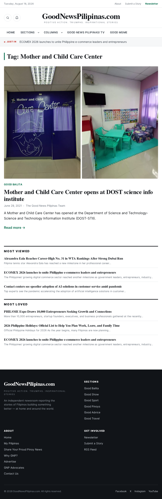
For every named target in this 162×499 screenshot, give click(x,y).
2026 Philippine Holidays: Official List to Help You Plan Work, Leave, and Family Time (62, 325)
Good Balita (13, 184)
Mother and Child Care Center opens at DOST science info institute (78, 195)
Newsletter (151, 3)
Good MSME (118, 32)
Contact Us (11, 473)
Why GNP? (11, 455)
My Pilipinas (11, 443)
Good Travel (92, 418)
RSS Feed (90, 449)
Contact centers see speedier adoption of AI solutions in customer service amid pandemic (63, 286)
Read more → (14, 228)
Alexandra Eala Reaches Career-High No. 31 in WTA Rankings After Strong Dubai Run (63, 258)
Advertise (10, 461)
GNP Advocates (14, 467)
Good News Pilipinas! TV (86, 32)
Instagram (140, 491)
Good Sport (91, 400)
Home (11, 32)
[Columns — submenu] (61, 32)
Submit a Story (133, 3)
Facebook (121, 491)
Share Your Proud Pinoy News (23, 449)
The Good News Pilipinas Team (45, 205)
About (118, 3)
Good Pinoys (92, 406)
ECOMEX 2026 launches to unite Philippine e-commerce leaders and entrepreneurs (73, 41)
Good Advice (92, 412)
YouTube (153, 491)
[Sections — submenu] (38, 32)
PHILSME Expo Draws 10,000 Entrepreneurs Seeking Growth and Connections (58, 311)
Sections (28, 32)
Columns (51, 32)
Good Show (91, 394)
